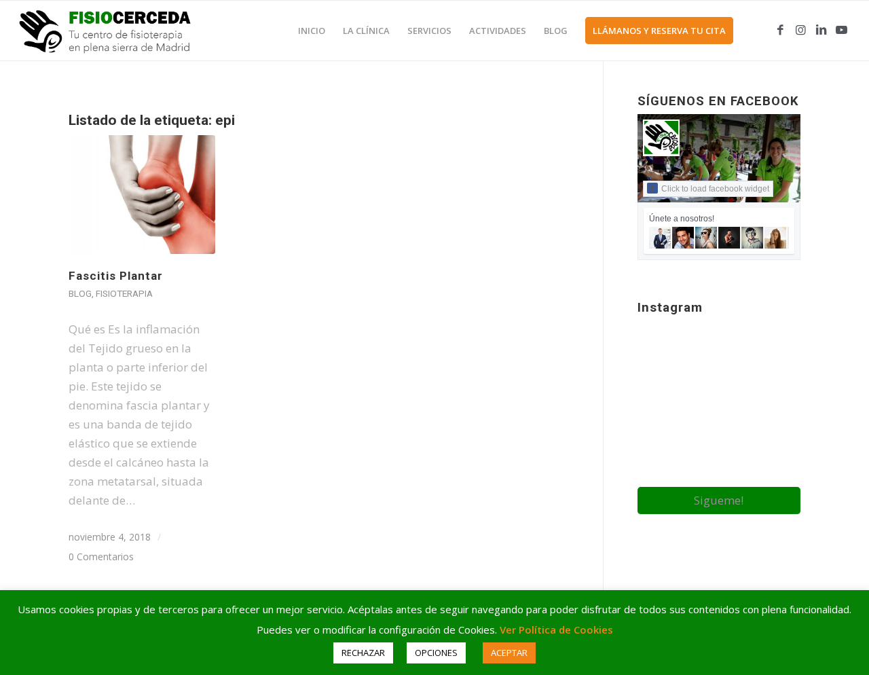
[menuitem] (311, 30)
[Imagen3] (114, 30)
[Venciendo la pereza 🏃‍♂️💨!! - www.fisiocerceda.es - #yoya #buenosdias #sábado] (774, 402)
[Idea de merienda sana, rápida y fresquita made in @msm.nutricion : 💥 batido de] (663, 402)
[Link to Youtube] (841, 30)
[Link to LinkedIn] (821, 30)
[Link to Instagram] (800, 30)
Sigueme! (718, 500)
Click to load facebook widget (715, 189)
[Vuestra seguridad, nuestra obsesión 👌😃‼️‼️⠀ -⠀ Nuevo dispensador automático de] (719, 403)
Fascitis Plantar (116, 275)
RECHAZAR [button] (363, 652)
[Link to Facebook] (780, 30)
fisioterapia (124, 293)
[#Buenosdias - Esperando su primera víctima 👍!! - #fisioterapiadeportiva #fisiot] (719, 460)
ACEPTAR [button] (509, 652)
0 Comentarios (101, 556)
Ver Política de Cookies (556, 629)
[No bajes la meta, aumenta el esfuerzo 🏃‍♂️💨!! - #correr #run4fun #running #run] (774, 346)
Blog (80, 293)
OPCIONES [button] (436, 652)
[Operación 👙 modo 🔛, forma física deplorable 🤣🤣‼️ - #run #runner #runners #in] (663, 459)
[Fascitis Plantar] (142, 194)
